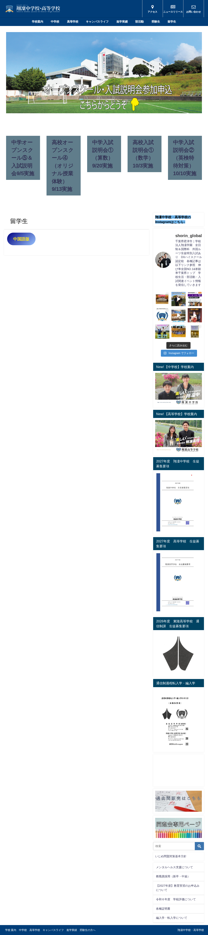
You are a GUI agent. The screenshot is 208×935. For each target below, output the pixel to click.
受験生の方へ (87, 930)
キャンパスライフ (97, 21)
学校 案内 (10, 930)
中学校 (55, 21)
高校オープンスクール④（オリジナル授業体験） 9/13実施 (63, 166)
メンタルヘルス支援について (174, 867)
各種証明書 (163, 908)
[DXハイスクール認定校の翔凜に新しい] (195, 331)
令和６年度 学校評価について (176, 899)
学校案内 (37, 21)
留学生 (172, 21)
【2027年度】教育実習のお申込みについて (177, 888)
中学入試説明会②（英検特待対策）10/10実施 (184, 158)
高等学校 (72, 21)
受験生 (156, 21)
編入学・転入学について (171, 917)
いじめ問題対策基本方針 (170, 856)
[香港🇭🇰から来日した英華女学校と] (178, 331)
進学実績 (122, 21)
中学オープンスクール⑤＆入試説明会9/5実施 (22, 158)
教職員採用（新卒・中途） (173, 876)
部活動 (139, 21)
